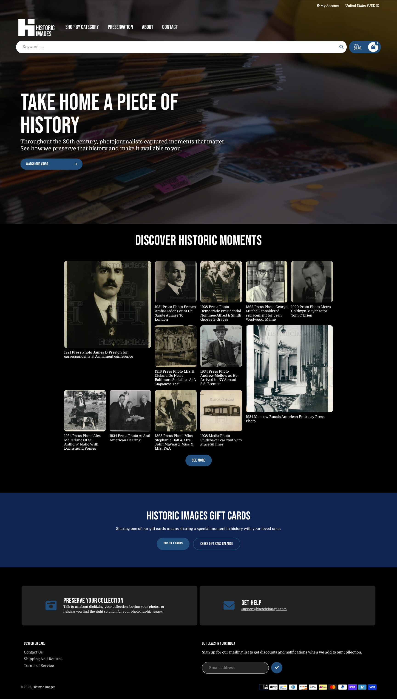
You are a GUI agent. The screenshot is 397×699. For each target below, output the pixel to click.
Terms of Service (39, 666)
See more (198, 460)
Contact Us (33, 652)
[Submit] (276, 667)
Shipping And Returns (43, 659)
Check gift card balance (216, 544)
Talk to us (71, 606)
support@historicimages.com (264, 609)
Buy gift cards (173, 543)
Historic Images (44, 687)
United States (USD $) (362, 5)
